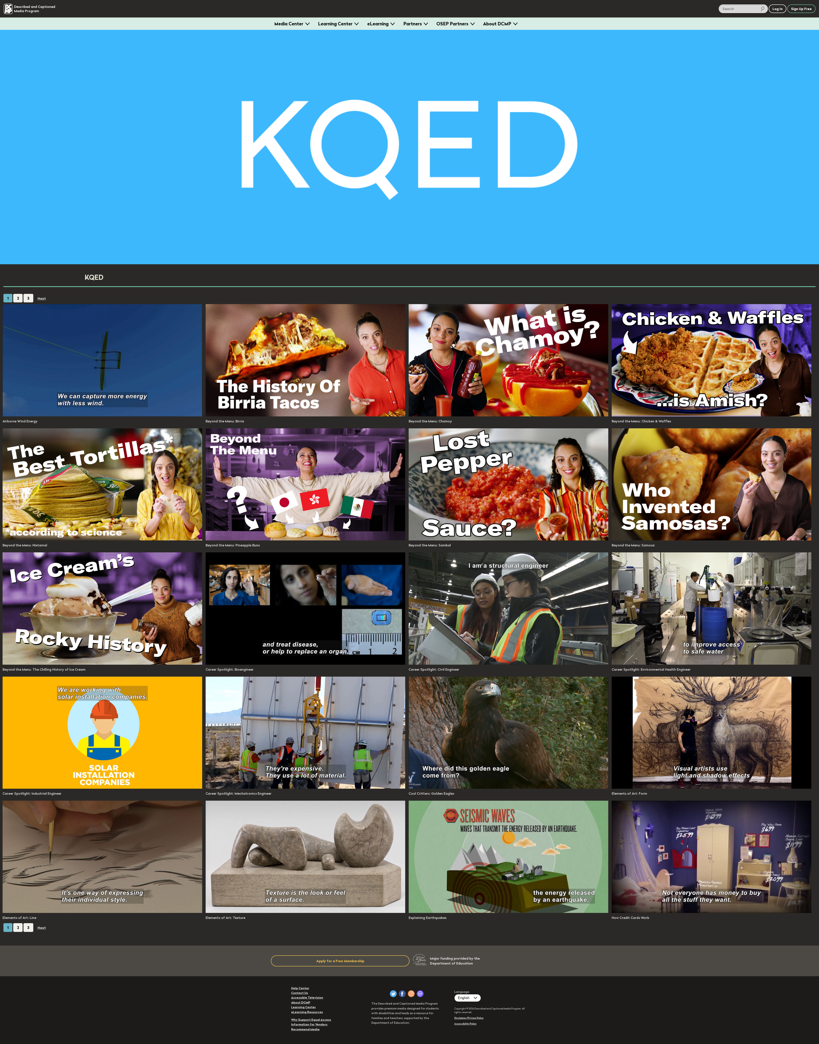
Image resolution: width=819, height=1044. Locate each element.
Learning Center (335, 23)
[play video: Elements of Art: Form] (711, 787)
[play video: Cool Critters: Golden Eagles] (508, 787)
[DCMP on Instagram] (411, 993)
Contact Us (299, 993)
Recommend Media (305, 1029)
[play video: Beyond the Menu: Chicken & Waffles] (711, 415)
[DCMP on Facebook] (402, 993)
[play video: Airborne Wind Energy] (102, 415)
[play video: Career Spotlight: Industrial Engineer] (102, 787)
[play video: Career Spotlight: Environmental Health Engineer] (711, 663)
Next (42, 298)
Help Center (300, 988)
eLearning (378, 23)
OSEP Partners (452, 23)
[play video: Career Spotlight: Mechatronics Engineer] (305, 787)
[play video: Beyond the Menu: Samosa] (711, 539)
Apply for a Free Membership (340, 961)
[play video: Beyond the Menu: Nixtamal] (102, 539)
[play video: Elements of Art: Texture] (305, 912)
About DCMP (497, 23)
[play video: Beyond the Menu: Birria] (305, 415)
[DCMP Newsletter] (420, 993)
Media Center (288, 23)
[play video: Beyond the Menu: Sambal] (508, 539)
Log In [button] (778, 9)
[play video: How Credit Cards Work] (711, 912)
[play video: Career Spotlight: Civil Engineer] (508, 663)
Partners (412, 23)
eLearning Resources (307, 1012)
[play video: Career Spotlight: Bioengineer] (305, 663)
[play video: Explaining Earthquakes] (508, 912)
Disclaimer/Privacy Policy (469, 1018)
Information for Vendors (309, 1024)
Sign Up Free (801, 9)
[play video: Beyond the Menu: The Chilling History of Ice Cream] (102, 663)
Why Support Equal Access (311, 1020)
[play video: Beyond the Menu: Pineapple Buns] (305, 539)
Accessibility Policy (465, 1023)
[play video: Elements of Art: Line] (102, 912)
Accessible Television (307, 997)
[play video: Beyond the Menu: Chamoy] (508, 415)
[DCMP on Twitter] (393, 993)
